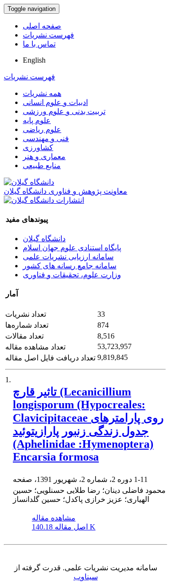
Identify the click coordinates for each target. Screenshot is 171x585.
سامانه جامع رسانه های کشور (69, 266)
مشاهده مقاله (54, 518)
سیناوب (86, 577)
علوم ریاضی (42, 129)
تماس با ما (39, 44)
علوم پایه (37, 120)
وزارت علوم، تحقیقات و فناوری (72, 275)
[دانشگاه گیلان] (29, 182)
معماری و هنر (44, 156)
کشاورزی (38, 147)
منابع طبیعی (42, 165)
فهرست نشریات (48, 35)
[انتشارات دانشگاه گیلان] (44, 200)
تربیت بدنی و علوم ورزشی (64, 111)
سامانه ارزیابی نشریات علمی (68, 257)
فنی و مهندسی (46, 138)
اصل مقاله (63, 527)
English (34, 60)
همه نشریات (42, 93)
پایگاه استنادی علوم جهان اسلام (72, 248)
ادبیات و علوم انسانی (55, 102)
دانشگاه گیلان (44, 239)
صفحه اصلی (42, 26)
